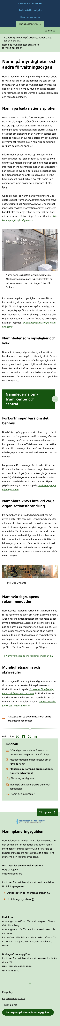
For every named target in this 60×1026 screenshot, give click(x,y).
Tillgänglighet (9, 1004)
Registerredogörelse (13, 998)
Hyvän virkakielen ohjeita (30, 10)
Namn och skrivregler (23, 793)
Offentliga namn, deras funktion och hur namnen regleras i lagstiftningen (30, 752)
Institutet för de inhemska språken (28, 892)
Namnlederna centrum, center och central (22, 399)
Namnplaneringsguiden (30, 24)
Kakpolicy (7, 992)
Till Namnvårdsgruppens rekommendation (27, 655)
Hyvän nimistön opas (30, 17)
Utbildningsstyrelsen (20, 899)
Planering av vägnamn (23, 778)
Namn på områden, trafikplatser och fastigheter (30, 786)
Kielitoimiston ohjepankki (30, 3)
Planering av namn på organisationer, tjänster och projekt (31, 771)
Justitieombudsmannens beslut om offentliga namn (31, 761)
